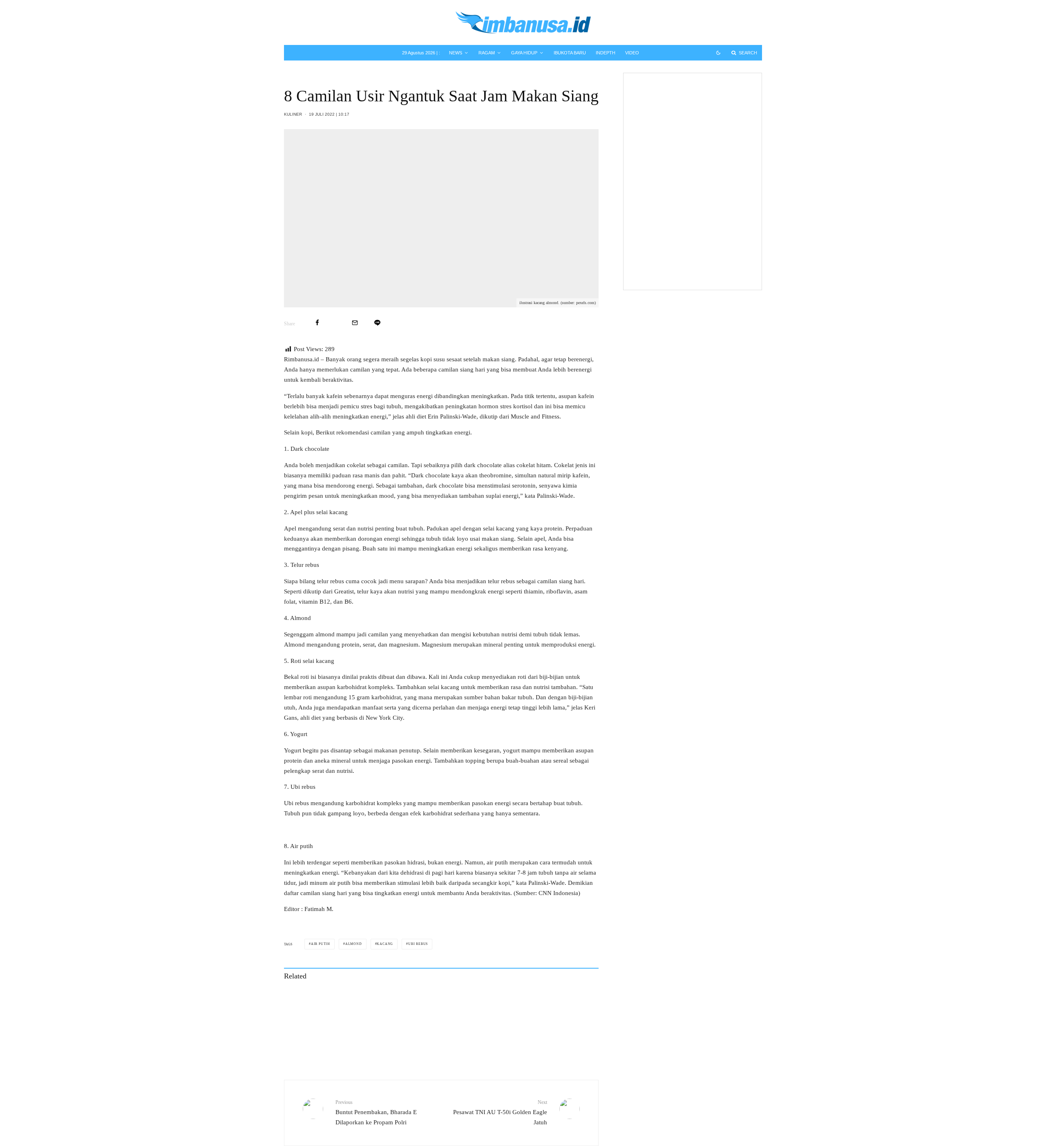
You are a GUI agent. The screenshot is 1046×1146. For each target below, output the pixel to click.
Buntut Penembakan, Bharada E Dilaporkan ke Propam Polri (376, 1112)
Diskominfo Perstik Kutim (694, 233)
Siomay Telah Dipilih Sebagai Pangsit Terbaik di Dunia (375, 1037)
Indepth (605, 52)
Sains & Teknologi (685, 108)
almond (353, 944)
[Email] (355, 323)
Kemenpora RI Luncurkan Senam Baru (707, 265)
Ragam (486, 52)
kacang (385, 944)
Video (632, 52)
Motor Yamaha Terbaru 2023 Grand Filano (701, 177)
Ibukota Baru (570, 52)
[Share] (317, 323)
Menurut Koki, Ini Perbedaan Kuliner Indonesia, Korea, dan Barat (529, 1037)
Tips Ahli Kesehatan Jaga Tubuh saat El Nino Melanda (705, 141)
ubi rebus (418, 944)
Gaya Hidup (524, 52)
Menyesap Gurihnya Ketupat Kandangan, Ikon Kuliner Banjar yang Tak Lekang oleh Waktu (537, 1000)
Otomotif (675, 190)
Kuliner (293, 114)
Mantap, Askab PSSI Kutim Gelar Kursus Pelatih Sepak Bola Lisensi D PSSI (707, 216)
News (455, 52)
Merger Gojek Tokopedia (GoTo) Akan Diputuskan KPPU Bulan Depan (706, 92)
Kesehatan (676, 154)
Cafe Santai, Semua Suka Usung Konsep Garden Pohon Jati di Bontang (368, 1000)
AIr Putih (320, 944)
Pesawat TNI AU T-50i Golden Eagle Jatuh (500, 1112)
